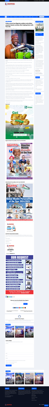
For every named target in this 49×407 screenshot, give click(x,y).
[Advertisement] (24, 11)
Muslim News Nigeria (10, 28)
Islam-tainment (21, 16)
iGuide (30, 16)
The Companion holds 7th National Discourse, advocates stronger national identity (19, 334)
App (32, 16)
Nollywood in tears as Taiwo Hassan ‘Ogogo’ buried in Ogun (19, 382)
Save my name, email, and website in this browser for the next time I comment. (15, 360)
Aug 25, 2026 (7, 336)
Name (7, 353)
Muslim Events (8, 373)
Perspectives (15, 16)
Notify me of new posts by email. (10, 363)
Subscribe (46, 405)
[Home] (6, 17)
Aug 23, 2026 (17, 336)
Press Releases (9, 21)
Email (6, 355)
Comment (7, 343)
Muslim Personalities (20, 373)
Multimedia (26, 16)
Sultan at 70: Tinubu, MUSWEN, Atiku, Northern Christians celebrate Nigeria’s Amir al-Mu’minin (9, 334)
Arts (16, 373)
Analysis (11, 16)
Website (7, 358)
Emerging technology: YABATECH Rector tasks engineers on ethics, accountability (29, 383)
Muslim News (12, 373)
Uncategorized (27, 373)
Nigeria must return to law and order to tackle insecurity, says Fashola (29, 334)
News (8, 16)
